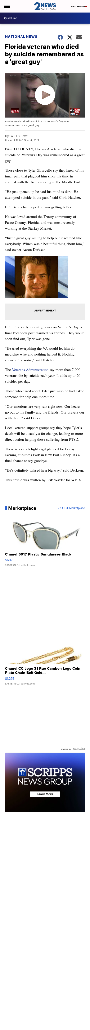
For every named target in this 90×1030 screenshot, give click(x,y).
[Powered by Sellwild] (79, 749)
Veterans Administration (30, 369)
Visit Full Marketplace (71, 508)
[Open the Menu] (7, 6)
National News (21, 36)
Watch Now (78, 6)
